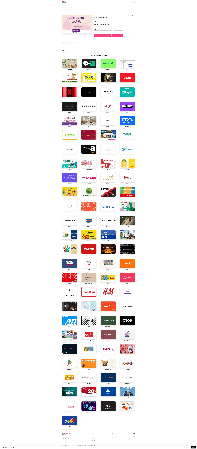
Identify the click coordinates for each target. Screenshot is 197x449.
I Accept (193, 447)
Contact (120, 2)
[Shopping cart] (124, 2)
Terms (134, 436)
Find (92, 436)
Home (63, 7)
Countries (93, 440)
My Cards (93, 438)
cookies (5, 447)
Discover (75, 2)
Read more (96, 21)
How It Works (113, 2)
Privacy (134, 438)
